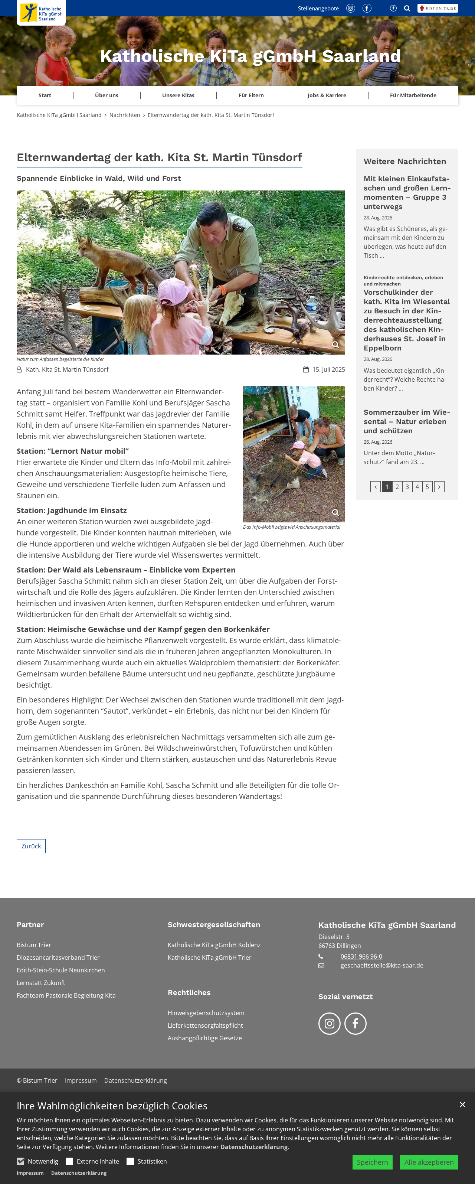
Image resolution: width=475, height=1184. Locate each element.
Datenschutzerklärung (254, 1147)
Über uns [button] (106, 95)
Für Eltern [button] (251, 95)
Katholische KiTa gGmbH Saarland (59, 114)
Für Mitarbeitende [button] (413, 95)
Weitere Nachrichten (405, 161)
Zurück (31, 846)
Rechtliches (189, 992)
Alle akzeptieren (429, 1162)
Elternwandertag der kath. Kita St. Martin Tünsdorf (211, 114)
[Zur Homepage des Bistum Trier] (437, 8)
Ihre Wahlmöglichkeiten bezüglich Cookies (112, 1106)
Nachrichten (124, 114)
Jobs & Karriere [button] (327, 95)
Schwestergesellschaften (214, 924)
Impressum (30, 1173)
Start (45, 95)
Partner (30, 924)
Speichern (372, 1162)
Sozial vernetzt (345, 996)
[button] (178, 95)
